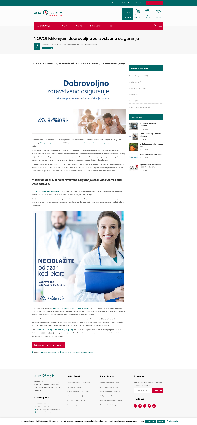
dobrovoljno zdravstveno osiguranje (95, 143)
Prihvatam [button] (150, 421)
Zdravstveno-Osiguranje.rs (110, 391)
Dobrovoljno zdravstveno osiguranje (45, 191)
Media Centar (135, 82)
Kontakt (139, 3)
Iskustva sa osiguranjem (139, 107)
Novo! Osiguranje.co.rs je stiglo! (151, 154)
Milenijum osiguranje (47, 143)
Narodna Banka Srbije (108, 405)
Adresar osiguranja (74, 387)
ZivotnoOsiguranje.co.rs (109, 387)
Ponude (64, 26)
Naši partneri (127, 3)
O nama (115, 3)
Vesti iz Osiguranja (47, 48)
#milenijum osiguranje (48, 352)
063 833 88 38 (43, 404)
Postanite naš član (155, 3)
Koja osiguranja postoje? (76, 400)
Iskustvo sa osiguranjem (76, 396)
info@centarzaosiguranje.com (48, 409)
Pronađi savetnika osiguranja (78, 391)
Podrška (79, 26)
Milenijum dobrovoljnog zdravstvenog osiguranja (71, 308)
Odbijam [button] (161, 421)
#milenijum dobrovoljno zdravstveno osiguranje (75, 352)
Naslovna (45, 45)
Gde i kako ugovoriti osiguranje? (79, 383)
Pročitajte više (172, 421)
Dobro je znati (95, 26)
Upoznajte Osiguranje (45, 26)
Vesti (111, 26)
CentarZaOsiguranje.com (109, 383)
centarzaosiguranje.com (46, 412)
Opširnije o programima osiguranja (49, 345)
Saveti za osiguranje (74, 405)
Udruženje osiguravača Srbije (111, 400)
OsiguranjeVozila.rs (107, 396)
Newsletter (134, 95)
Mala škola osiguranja (138, 88)
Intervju (133, 101)
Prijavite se (158, 390)
